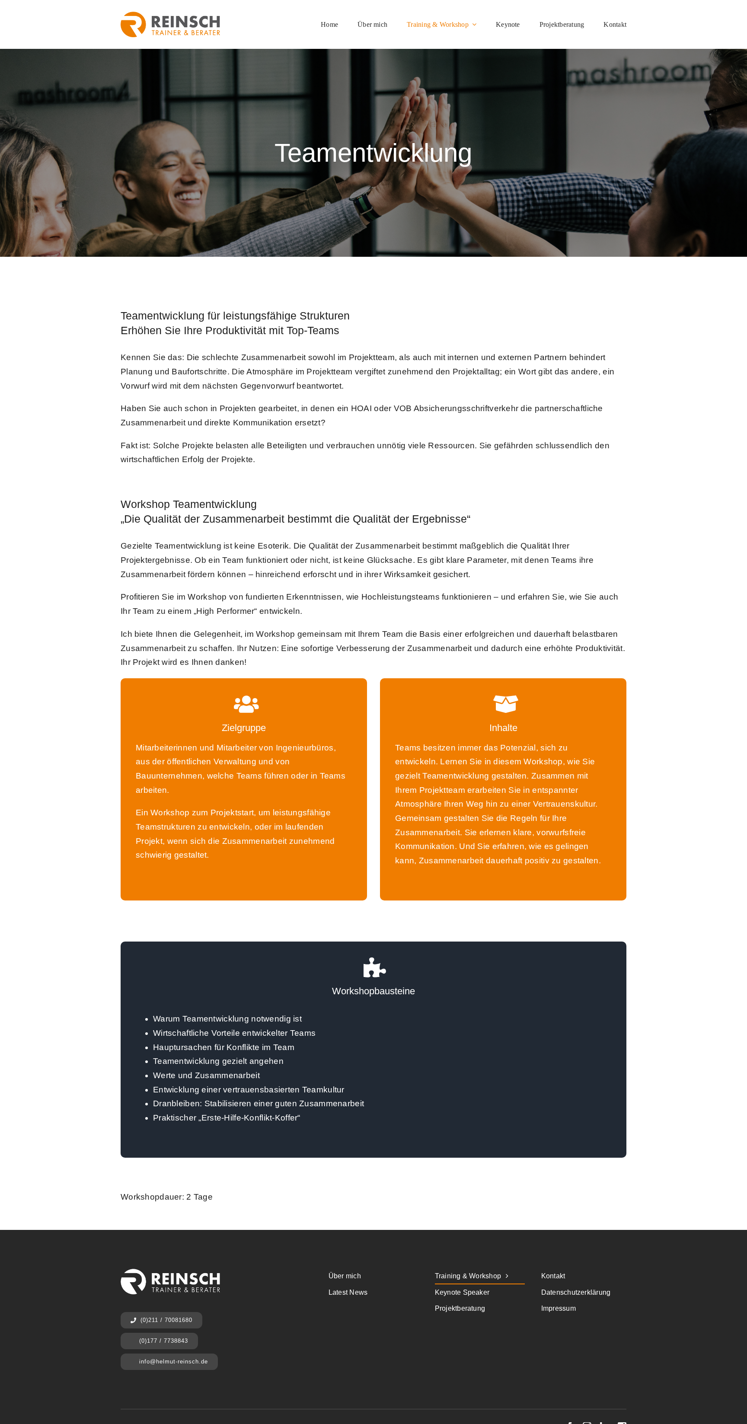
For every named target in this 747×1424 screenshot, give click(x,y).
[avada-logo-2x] (170, 15)
